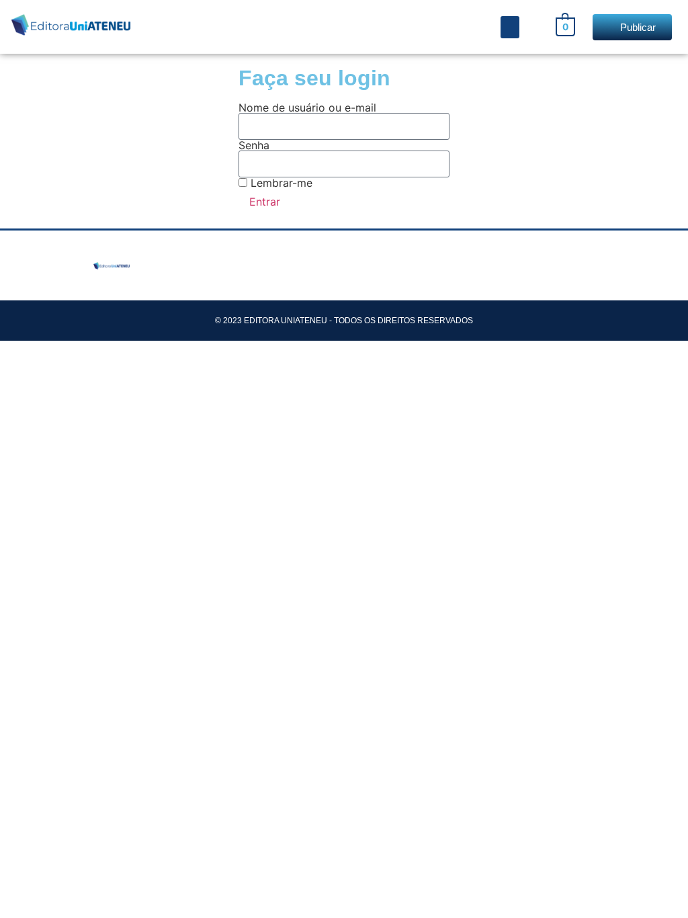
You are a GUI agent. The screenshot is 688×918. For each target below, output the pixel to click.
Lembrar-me (279, 182)
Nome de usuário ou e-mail (307, 107)
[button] (510, 27)
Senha (254, 145)
